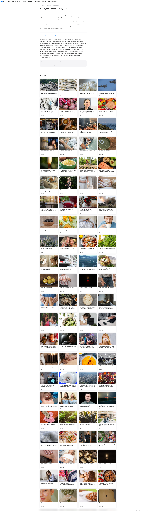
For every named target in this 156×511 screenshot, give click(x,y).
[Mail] (2, 1)
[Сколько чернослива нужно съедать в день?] (49, 225)
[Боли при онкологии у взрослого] (88, 322)
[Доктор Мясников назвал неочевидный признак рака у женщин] (107, 303)
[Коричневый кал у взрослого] (88, 185)
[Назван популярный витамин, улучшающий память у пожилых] (88, 166)
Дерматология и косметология (53, 5)
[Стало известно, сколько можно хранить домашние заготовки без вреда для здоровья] (49, 342)
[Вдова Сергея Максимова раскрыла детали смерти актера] (107, 459)
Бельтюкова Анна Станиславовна (54, 35)
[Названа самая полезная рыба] (68, 88)
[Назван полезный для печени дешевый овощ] (107, 107)
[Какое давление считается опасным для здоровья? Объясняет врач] (49, 107)
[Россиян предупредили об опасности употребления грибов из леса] (68, 303)
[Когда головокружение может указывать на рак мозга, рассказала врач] (49, 381)
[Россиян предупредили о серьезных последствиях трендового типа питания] (88, 498)
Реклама (10, 510)
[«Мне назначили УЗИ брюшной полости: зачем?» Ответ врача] (68, 459)
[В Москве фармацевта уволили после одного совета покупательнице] (68, 264)
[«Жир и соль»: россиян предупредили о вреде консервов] (107, 146)
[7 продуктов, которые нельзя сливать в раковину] (49, 185)
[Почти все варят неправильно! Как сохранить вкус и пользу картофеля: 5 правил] (68, 166)
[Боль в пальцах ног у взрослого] (49, 303)
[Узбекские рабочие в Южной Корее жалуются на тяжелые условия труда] (107, 362)
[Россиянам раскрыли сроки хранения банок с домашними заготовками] (107, 381)
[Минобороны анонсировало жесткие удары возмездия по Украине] (107, 205)
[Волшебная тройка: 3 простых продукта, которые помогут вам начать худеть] (88, 244)
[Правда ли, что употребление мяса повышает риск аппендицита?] (107, 479)
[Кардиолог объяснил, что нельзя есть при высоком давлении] (68, 127)
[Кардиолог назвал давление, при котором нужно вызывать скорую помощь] (88, 146)
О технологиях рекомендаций (136, 510)
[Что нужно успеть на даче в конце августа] (107, 440)
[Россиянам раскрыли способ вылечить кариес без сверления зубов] (49, 401)
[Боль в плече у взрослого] (49, 479)
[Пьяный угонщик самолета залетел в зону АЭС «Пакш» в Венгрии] (107, 88)
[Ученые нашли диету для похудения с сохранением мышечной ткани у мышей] (68, 440)
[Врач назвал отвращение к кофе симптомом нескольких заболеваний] (107, 225)
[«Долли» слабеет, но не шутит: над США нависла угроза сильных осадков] (49, 440)
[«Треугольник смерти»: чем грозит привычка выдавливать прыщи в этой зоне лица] (49, 498)
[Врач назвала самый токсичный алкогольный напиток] (49, 166)
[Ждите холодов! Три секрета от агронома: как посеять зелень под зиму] (68, 420)
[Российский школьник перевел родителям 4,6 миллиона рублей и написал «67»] (49, 205)
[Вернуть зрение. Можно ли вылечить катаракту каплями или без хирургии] (88, 479)
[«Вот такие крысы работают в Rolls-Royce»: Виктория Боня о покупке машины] (88, 107)
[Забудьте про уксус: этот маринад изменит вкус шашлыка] (88, 127)
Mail (2, 510)
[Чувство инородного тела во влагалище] (107, 185)
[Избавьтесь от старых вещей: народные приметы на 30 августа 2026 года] (49, 127)
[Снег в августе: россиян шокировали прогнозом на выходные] (49, 244)
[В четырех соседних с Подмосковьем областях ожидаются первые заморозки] (88, 420)
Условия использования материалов (116, 510)
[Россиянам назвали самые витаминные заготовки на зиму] (49, 283)
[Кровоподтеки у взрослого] (49, 459)
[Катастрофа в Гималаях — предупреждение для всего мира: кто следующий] (49, 88)
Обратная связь (127, 510)
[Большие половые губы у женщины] (68, 146)
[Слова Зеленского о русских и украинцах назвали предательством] (88, 401)
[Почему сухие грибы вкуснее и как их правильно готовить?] (88, 459)
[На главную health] (6, 1)
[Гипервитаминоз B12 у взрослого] (68, 342)
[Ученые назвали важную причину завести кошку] (49, 420)
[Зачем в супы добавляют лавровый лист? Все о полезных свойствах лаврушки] (68, 322)
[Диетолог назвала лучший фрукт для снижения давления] (107, 244)
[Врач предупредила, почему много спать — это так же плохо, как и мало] (88, 225)
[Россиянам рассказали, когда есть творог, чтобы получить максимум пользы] (88, 88)
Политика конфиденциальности (148, 510)
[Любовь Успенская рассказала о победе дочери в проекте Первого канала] (68, 401)
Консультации (42, 5)
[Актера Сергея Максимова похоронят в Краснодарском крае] (88, 283)
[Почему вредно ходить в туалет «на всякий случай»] (49, 264)
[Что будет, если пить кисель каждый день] (68, 205)
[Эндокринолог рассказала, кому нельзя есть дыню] (68, 225)
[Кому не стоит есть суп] (88, 362)
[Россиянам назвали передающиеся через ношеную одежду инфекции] (68, 479)
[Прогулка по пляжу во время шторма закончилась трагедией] (107, 401)
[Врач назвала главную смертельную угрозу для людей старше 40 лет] (107, 166)
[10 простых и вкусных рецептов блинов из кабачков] (107, 264)
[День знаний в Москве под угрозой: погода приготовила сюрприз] (68, 185)
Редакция (107, 510)
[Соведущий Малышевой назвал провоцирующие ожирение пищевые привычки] (88, 303)
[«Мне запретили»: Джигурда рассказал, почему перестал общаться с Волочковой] (68, 244)
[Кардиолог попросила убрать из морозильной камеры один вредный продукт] (49, 146)
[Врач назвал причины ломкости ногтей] (68, 498)
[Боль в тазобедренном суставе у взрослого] (107, 283)
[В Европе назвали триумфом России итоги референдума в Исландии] (88, 342)
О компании (6, 510)
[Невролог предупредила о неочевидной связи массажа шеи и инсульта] (68, 362)
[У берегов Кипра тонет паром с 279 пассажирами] (107, 127)
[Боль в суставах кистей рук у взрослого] (68, 283)
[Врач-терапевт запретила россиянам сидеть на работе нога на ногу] (88, 440)
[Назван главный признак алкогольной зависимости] (88, 205)
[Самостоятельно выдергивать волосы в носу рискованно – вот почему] (107, 342)
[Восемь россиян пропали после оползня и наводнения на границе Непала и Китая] (88, 381)
